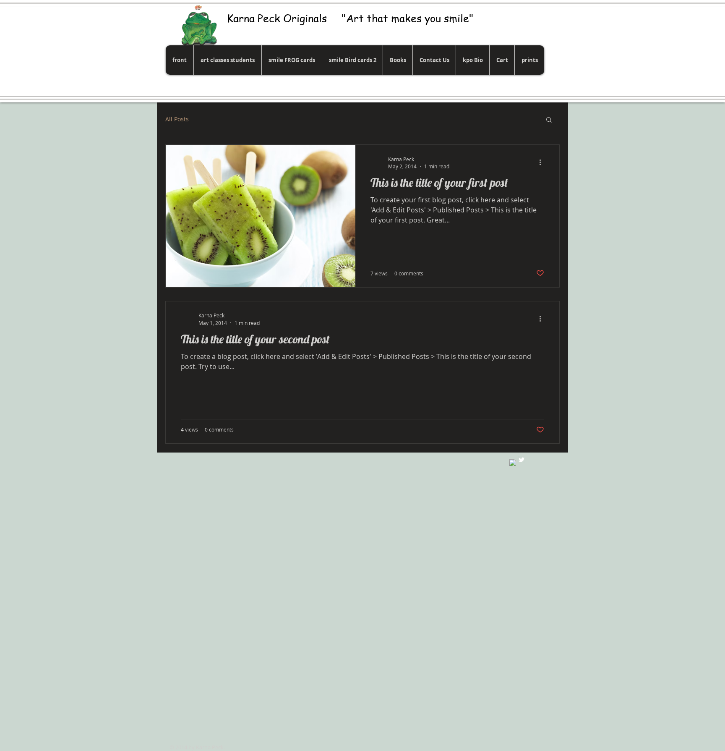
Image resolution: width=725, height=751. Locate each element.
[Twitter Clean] (521, 459)
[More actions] (543, 162)
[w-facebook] (512, 462)
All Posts (177, 119)
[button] (549, 120)
